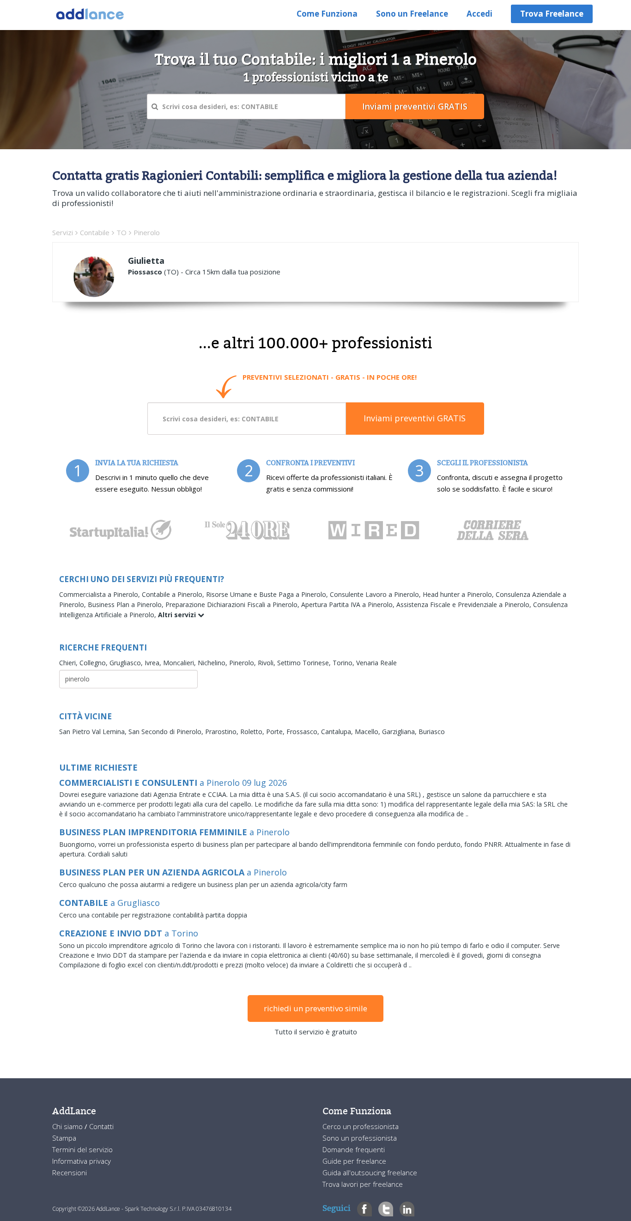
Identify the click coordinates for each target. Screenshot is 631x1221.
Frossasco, (303, 731)
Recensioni (69, 1172)
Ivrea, (154, 662)
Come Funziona (327, 13)
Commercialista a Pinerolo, (100, 594)
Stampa (64, 1137)
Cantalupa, (338, 731)
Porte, (276, 731)
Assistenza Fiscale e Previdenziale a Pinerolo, (464, 604)
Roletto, (253, 731)
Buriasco (432, 731)
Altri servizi (178, 614)
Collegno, (94, 662)
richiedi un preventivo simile (315, 1008)
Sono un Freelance (412, 13)
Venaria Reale (376, 662)
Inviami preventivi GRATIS (415, 418)
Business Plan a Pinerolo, (126, 604)
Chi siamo (68, 1126)
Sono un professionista (359, 1137)
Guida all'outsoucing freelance (369, 1172)
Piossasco (145, 271)
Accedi (479, 13)
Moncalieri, (180, 662)
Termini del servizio (82, 1149)
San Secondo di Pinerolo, (166, 731)
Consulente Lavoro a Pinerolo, (376, 594)
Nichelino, (213, 662)
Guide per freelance (354, 1161)
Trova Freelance (551, 13)
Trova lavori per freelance (362, 1184)
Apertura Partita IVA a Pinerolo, (348, 604)
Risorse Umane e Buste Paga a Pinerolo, (268, 594)
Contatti (101, 1126)
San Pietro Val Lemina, (93, 731)
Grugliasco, (127, 662)
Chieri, (69, 662)
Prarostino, (222, 731)
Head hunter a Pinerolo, (459, 594)
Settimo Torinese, (305, 662)
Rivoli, (267, 662)
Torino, (344, 662)
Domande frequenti (353, 1149)
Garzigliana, (400, 731)
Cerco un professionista (360, 1126)
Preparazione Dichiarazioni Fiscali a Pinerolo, (233, 604)
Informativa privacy (81, 1161)
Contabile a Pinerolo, (174, 594)
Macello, (368, 731)
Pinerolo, (243, 662)
